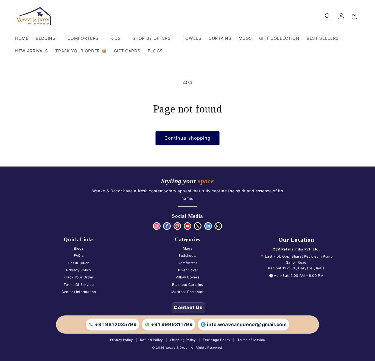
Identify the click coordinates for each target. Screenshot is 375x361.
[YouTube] (187, 226)
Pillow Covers (188, 277)
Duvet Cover (187, 270)
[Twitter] (198, 226)
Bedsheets (187, 255)
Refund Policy (151, 340)
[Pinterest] (177, 226)
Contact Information (78, 292)
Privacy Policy (78, 270)
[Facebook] (167, 226)
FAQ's (78, 255)
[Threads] (218, 226)
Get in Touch (78, 263)
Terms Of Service (79, 285)
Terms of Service (251, 340)
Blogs (78, 248)
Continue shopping (187, 138)
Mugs (187, 248)
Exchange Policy (216, 340)
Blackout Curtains (187, 285)
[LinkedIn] (208, 226)
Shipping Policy (183, 340)
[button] (48, 38)
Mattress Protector (187, 292)
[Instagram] (157, 226)
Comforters (187, 263)
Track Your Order (79, 277)
